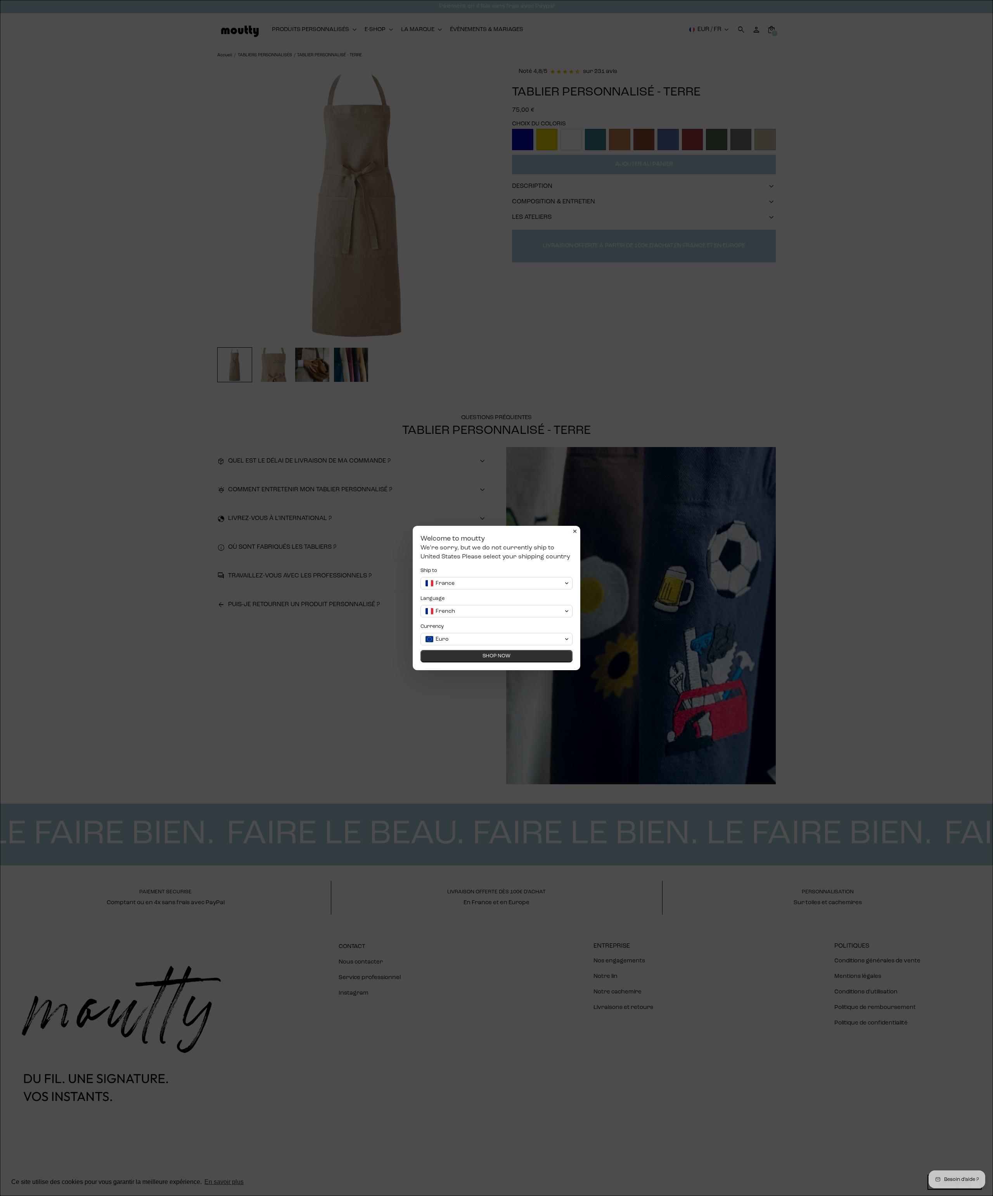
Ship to (428, 570)
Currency (432, 626)
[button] (496, 583)
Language (432, 598)
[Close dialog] (575, 531)
